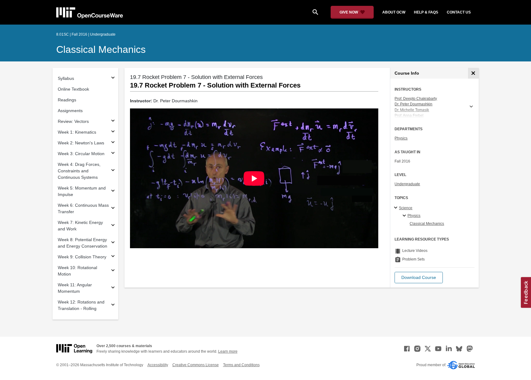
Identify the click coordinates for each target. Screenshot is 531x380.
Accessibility (158, 365)
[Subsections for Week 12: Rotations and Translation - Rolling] (113, 305)
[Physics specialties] (405, 216)
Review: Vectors (73, 121)
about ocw (393, 12)
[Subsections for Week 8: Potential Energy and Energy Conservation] (113, 243)
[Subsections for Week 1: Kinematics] (113, 132)
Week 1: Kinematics (77, 132)
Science (405, 208)
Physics (401, 138)
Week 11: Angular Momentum (75, 288)
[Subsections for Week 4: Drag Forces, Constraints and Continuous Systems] (113, 171)
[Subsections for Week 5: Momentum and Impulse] (113, 191)
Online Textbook (73, 89)
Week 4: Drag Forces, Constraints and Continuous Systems (79, 171)
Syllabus (66, 78)
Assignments (70, 110)
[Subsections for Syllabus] (113, 78)
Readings (67, 99)
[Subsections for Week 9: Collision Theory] (113, 257)
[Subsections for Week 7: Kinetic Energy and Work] (113, 226)
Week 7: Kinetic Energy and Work (80, 225)
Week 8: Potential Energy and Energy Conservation (82, 243)
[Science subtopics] (396, 208)
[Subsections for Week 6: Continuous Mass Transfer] (113, 209)
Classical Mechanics (101, 49)
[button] (419, 277)
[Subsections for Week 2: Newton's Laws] (113, 143)
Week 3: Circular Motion (81, 153)
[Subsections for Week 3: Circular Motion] (113, 154)
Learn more (228, 351)
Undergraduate (407, 184)
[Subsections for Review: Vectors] (113, 121)
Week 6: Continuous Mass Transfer (83, 208)
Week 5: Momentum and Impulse (82, 191)
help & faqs (426, 12)
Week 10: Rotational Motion (77, 270)
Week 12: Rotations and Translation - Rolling (81, 305)
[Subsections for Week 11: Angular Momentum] (113, 288)
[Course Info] (473, 73)
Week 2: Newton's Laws (81, 142)
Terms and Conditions (241, 365)
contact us (459, 12)
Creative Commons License (195, 365)
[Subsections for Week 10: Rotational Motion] (113, 271)
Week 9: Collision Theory (82, 256)
